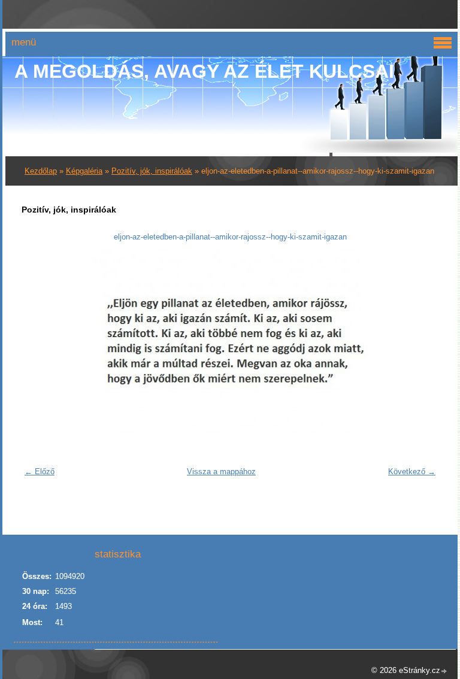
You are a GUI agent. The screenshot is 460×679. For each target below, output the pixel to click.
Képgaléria (84, 170)
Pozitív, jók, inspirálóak (151, 170)
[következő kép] (421, 341)
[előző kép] (38, 341)
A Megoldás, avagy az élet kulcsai (204, 71)
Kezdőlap (41, 170)
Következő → (411, 471)
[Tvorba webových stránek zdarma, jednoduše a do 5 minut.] (444, 671)
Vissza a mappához (221, 471)
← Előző (40, 471)
